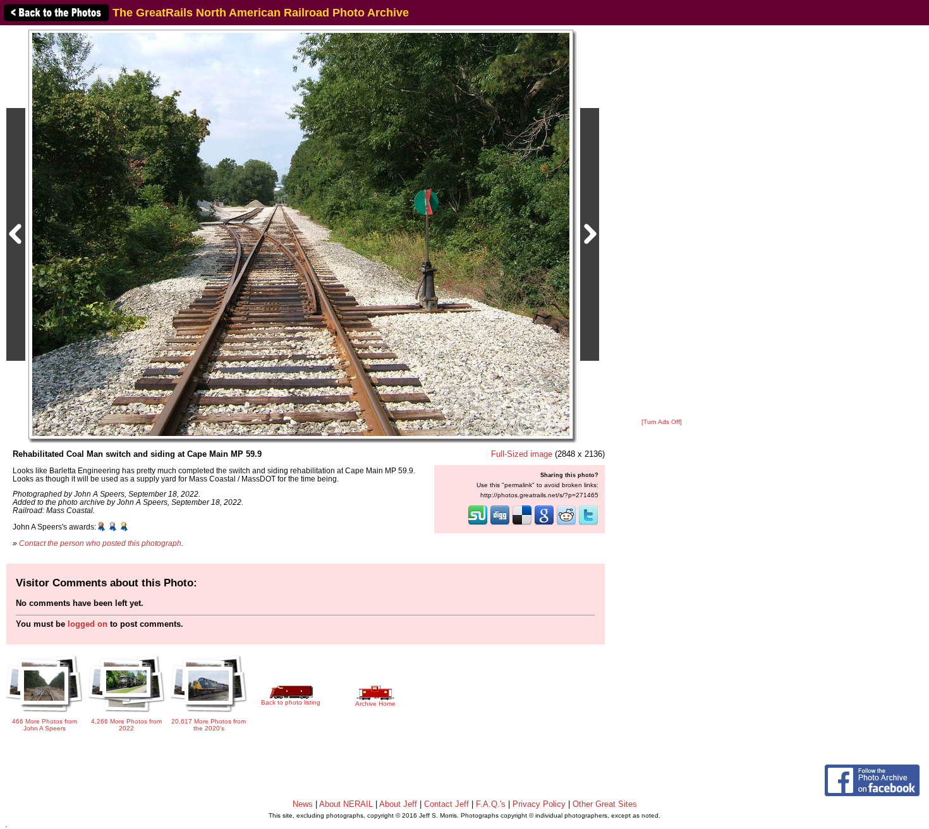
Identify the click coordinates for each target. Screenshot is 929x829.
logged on (87, 624)
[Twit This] (588, 524)
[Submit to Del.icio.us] (522, 524)
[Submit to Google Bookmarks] (544, 524)
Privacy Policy (539, 804)
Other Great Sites (605, 804)
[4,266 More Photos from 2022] (126, 713)
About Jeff (398, 804)
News (303, 804)
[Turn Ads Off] (661, 421)
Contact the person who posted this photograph (100, 543)
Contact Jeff (446, 804)
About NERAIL (346, 804)
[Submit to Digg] (500, 524)
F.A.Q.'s (491, 804)
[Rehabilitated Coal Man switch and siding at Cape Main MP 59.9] (300, 234)
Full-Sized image (521, 454)
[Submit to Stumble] (478, 524)
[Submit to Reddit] (566, 524)
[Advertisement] (661, 222)
